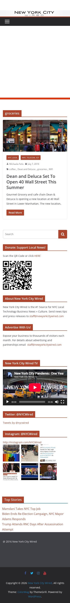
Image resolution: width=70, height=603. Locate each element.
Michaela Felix (16, 163)
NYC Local (12, 157)
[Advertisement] (35, 63)
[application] (35, 387)
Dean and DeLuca (26, 169)
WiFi (51, 169)
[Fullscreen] (62, 402)
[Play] (7, 402)
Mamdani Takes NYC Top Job (21, 509)
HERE (37, 256)
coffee (12, 169)
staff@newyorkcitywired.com (46, 316)
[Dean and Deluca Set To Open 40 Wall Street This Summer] (35, 136)
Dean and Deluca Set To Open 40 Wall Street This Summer (31, 181)
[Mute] (57, 402)
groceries (42, 169)
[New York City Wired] (35, 13)
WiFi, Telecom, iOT (30, 157)
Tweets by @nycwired (16, 422)
